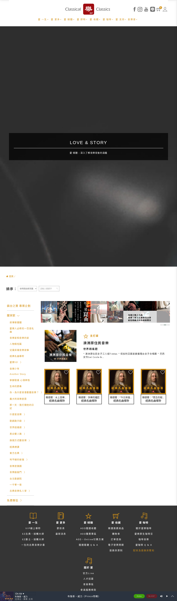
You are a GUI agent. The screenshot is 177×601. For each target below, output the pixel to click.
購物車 (116, 533)
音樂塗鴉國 (16, 466)
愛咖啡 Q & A (144, 544)
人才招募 (88, 578)
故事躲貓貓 (16, 322)
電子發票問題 (116, 544)
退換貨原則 (116, 550)
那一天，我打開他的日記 (22, 406)
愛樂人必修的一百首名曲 (22, 330)
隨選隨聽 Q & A (88, 544)
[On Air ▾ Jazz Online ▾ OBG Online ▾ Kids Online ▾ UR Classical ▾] (25, 593)
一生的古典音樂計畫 (33, 544)
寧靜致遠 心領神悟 (20, 380)
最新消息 (61, 533)
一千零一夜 (16, 485)
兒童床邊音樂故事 (19, 350)
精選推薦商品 (116, 528)
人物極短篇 (16, 344)
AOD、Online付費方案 (90, 539)
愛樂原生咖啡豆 (144, 533)
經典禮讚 (14, 447)
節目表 (61, 528)
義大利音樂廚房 (18, 399)
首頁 (11, 276)
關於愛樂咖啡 (144, 528)
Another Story (18, 374)
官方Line (88, 573)
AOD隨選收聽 (88, 528)
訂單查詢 (116, 539)
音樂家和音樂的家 (19, 338)
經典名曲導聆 (17, 356)
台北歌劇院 (16, 479)
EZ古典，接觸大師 (33, 533)
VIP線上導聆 (33, 528)
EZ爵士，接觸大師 (33, 539)
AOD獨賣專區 (88, 533)
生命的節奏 (16, 386)
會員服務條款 (88, 589)
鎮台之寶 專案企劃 (19, 306)
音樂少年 (14, 369)
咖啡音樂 (144, 539)
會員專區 (88, 584)
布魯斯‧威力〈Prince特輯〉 (84, 596)
